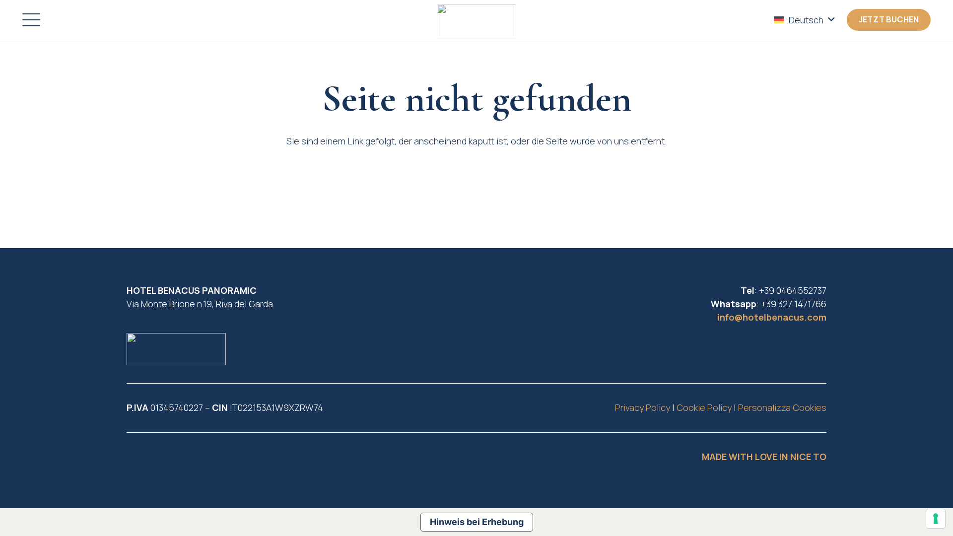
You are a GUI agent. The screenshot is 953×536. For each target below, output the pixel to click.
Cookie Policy (704, 407)
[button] (31, 20)
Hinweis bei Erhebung (477, 522)
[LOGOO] (476, 20)
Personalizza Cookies (782, 407)
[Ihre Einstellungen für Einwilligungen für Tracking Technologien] (935, 518)
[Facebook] (160, 461)
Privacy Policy (642, 407)
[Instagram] (138, 461)
